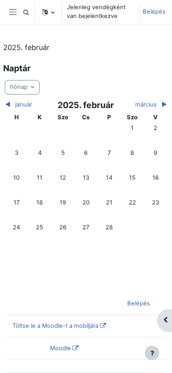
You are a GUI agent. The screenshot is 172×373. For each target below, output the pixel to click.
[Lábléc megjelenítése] (152, 353)
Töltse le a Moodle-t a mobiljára (55, 325)
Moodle (60, 348)
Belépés (154, 11)
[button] (26, 12)
